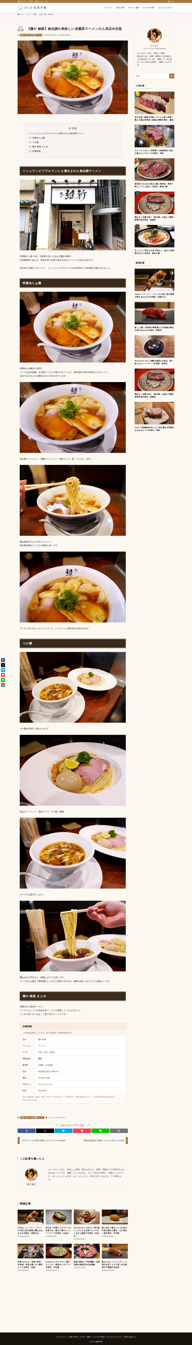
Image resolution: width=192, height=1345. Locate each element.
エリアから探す (99, 1337)
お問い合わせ (129, 1337)
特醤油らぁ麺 (38, 138)
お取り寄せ (73, 1337)
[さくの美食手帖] (32, 7)
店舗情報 (36, 151)
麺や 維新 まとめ (40, 146)
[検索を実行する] (171, 75)
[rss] (169, 1)
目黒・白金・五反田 (27, 35)
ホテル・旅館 (85, 1337)
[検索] (172, 1)
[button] (27, 1131)
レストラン (62, 1337)
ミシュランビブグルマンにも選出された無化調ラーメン (58, 133)
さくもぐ (31, 1184)
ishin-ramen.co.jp (45, 1084)
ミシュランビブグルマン (57, 1117)
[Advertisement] (96, 1305)
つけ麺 (35, 142)
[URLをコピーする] (119, 1131)
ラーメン (39, 35)
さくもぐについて (114, 1337)
